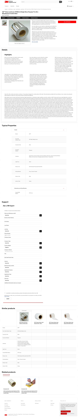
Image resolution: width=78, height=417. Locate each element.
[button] (70, 413)
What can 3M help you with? (10, 213)
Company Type (7, 241)
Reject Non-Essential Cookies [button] (66, 411)
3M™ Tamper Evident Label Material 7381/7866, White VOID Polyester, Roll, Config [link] (54, 323)
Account (70, 6)
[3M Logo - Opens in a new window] (11, 2)
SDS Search (37, 403)
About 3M (6, 403)
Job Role (6, 229)
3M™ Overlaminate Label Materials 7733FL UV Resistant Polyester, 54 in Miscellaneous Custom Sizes (11, 392)
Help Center (52, 403)
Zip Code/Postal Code (9, 257)
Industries (12, 6)
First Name (7, 221)
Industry (6, 261)
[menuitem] (3, 18)
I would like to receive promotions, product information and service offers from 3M (22, 293)
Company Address (8, 249)
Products (6, 6)
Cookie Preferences (31, 414)
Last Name (7, 225)
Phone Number (7, 233)
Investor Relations (7, 406)
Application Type (8, 274)
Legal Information (10, 414)
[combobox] (6, 235)
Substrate (6, 278)
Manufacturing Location (9, 265)
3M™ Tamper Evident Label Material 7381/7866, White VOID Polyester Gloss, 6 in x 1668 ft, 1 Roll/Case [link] (68, 323)
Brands (17, 6)
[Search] (60, 2)
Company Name (8, 237)
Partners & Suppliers (8, 408)
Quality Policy (20, 414)
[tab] (6, 374)
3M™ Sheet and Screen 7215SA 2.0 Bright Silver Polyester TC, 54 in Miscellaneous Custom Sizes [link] (24, 323)
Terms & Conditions (25, 414)
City (5, 253)
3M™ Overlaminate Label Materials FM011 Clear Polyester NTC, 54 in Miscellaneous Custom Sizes (29, 392)
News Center (23, 403)
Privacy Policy (7, 296)
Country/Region (8, 245)
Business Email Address (9, 217)
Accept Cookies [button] (64, 413)
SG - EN (69, 1)
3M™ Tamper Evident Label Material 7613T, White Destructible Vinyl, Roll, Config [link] (38, 323)
